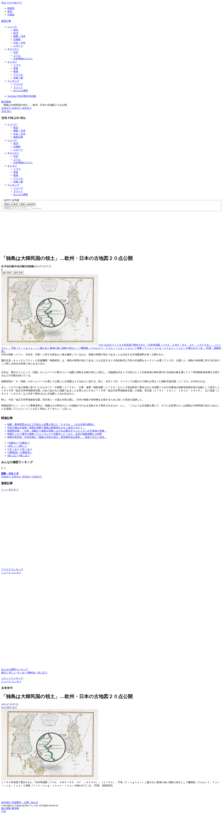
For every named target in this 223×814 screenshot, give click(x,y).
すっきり (22, 672)
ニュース (12, 26)
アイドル (18, 74)
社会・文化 (19, 42)
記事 (10, 473)
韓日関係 (6, 101)
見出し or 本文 (11, 204)
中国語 (11, 14)
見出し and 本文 (28, 204)
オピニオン (13, 49)
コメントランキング (12, 678)
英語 (9, 11)
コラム (17, 55)
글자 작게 (6, 272)
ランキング (13, 81)
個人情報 (6, 808)
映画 (15, 71)
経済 (15, 33)
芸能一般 (18, 77)
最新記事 (6, 21)
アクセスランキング (12, 569)
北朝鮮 (17, 39)
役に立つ (42, 672)
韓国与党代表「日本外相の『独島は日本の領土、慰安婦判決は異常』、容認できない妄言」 (57, 437)
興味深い (32, 672)
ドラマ (17, 65)
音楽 (15, 68)
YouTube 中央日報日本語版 (21, 96)
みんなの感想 (20, 90)
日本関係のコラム (23, 58)
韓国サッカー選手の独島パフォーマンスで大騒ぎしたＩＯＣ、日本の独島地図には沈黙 (54, 434)
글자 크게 (18, 272)
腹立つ (4, 672)
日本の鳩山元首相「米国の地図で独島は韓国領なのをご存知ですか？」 (46, 427)
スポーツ (18, 46)
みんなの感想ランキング (14, 669)
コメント (18, 87)
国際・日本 (19, 36)
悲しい (12, 672)
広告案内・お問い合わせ (25, 802)
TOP (3, 811)
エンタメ (12, 61)
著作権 (15, 808)
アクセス (18, 84)
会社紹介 (6, 802)
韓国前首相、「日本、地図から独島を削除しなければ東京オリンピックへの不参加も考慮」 (57, 430)
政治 (15, 30)
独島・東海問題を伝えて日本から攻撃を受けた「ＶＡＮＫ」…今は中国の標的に (51, 424)
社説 (15, 52)
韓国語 (11, 8)
